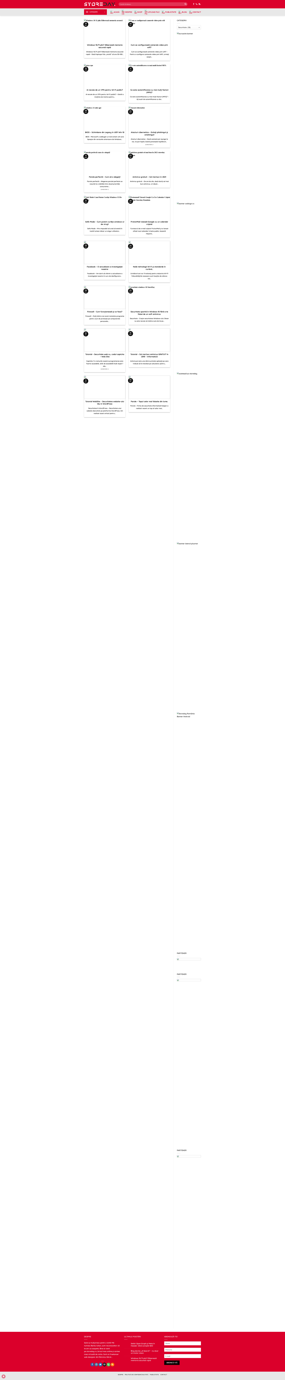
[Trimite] (185, 4)
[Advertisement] (189, 915)
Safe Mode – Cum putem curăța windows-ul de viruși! (104, 223)
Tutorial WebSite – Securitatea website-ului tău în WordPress (104, 402)
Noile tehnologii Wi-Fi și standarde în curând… (149, 267)
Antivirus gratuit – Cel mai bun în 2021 (149, 177)
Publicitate (170, 12)
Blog (184, 12)
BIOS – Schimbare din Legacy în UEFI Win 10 (104, 132)
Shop (139, 12)
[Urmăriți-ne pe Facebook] (194, 4)
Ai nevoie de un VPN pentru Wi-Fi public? (105, 90)
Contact (197, 12)
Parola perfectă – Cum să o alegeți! (104, 177)
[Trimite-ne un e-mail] (104, 1365)
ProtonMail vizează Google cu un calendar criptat (149, 223)
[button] (95, 12)
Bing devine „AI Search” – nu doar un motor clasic (145, 1352)
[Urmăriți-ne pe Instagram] (96, 1365)
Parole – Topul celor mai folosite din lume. (149, 401)
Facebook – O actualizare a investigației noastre (105, 267)
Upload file (153, 12)
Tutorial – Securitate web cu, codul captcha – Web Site (104, 355)
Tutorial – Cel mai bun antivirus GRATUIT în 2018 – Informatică (149, 355)
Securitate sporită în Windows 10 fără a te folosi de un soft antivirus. (149, 312)
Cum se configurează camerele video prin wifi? (149, 46)
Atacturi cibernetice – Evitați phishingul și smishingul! (149, 133)
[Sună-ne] (196, 4)
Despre (128, 12)
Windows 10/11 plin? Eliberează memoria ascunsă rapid (104, 46)
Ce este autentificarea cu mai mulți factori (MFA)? (149, 91)
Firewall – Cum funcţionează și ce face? (104, 311)
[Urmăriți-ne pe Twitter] (100, 1365)
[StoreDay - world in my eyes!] (99, 4)
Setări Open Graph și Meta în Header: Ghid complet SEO (143, 1345)
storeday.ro (92, 1351)
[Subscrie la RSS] (199, 4)
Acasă (116, 12)
